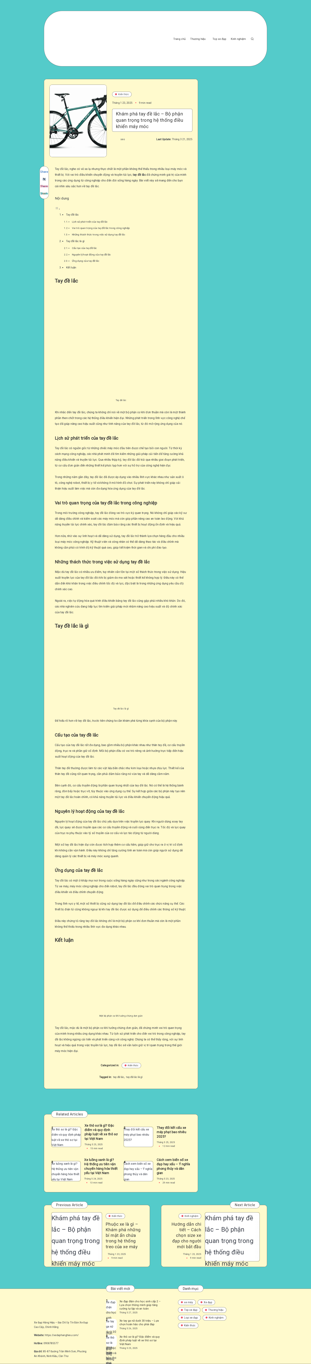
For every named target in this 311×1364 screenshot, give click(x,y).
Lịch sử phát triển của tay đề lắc (90, 221)
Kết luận (71, 267)
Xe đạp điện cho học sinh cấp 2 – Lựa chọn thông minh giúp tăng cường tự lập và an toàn (140, 1305)
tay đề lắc (118, 1077)
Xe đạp (208, 1302)
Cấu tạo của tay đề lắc (84, 248)
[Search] (252, 38)
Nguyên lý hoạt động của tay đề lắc (91, 254)
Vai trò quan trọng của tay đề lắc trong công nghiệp (101, 228)
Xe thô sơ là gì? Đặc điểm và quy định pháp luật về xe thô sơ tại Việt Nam (101, 1132)
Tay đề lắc (72, 214)
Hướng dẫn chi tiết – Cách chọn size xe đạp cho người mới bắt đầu (186, 1235)
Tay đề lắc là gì (75, 241)
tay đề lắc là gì (134, 1077)
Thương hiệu (198, 39)
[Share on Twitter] (44, 179)
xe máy (188, 1302)
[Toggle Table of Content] (57, 209)
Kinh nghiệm (238, 39)
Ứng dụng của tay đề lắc (85, 260)
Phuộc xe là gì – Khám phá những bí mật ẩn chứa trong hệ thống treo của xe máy (123, 1235)
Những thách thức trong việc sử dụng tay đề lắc (98, 234)
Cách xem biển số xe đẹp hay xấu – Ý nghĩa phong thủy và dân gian (173, 1166)
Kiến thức (123, 94)
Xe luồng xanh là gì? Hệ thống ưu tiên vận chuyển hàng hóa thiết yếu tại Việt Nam (101, 1166)
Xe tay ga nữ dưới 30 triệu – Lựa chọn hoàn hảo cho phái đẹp (139, 1322)
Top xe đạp (219, 39)
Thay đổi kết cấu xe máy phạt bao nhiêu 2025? (171, 1132)
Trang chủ (179, 39)
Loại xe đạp (191, 1317)
